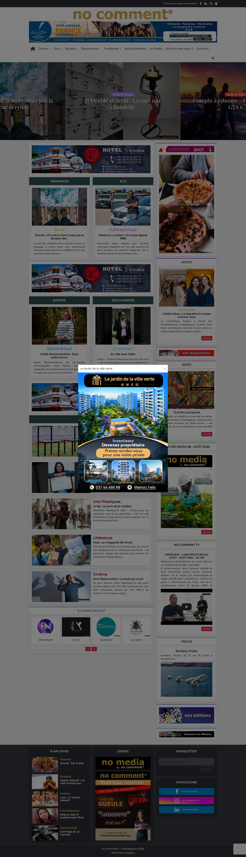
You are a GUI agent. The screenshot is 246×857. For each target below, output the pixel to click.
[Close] (165, 368)
